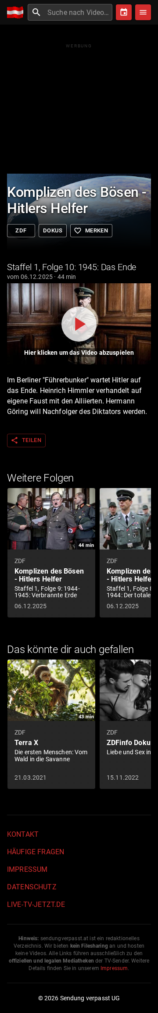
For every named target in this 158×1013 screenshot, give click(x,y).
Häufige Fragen (35, 852)
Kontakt (23, 834)
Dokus (52, 230)
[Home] (17, 12)
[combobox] (78, 12)
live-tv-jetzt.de (36, 904)
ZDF (20, 230)
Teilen (26, 440)
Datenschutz (32, 887)
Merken (91, 231)
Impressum (27, 869)
